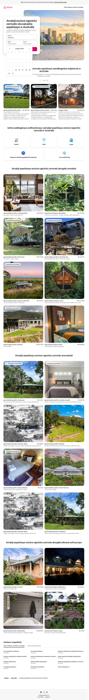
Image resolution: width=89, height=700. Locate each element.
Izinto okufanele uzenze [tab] (34, 646)
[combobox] (22, 38)
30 (9, 73)
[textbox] (14, 44)
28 (26, 70)
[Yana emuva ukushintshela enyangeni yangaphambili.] (9, 48)
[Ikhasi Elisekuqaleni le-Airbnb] (7, 7)
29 (29, 70)
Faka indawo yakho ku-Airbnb (73, 7)
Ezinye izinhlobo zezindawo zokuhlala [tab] (14, 646)
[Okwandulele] (40, 80)
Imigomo (47, 697)
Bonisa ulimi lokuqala (61, 2)
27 (22, 70)
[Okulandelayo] (47, 80)
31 (12, 73)
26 (19, 70)
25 (16, 70)
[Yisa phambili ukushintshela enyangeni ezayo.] (29, 48)
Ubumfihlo (40, 697)
